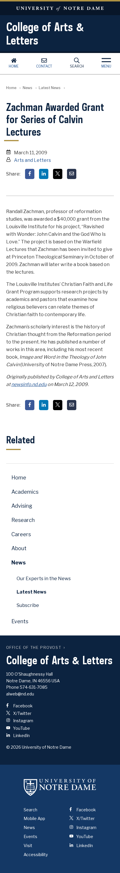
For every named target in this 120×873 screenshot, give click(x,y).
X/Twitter (21, 713)
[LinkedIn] (43, 174)
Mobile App (34, 818)
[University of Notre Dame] (60, 787)
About (19, 548)
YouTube (21, 728)
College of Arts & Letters (45, 33)
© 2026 (13, 747)
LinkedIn (21, 735)
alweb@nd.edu (20, 693)
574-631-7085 (33, 687)
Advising (21, 506)
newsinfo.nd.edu (29, 384)
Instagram (22, 720)
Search (77, 66)
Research (23, 520)
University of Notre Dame (60, 8)
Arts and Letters (32, 160)
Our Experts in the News (44, 578)
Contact (44, 66)
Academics (24, 492)
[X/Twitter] (57, 174)
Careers (21, 534)
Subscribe (28, 605)
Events (19, 621)
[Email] (71, 174)
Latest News (50, 88)
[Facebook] (29, 174)
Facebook (22, 705)
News (27, 88)
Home (14, 66)
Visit (28, 845)
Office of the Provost (33, 647)
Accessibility (36, 854)
